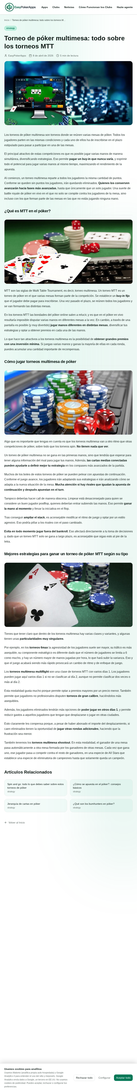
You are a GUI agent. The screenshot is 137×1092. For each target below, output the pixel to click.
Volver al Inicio (17, 822)
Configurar (104, 1077)
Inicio (6, 20)
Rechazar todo (84, 1077)
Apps (44, 7)
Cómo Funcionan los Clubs (95, 7)
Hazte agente (125, 7)
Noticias (69, 7)
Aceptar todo (123, 1077)
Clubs (56, 7)
